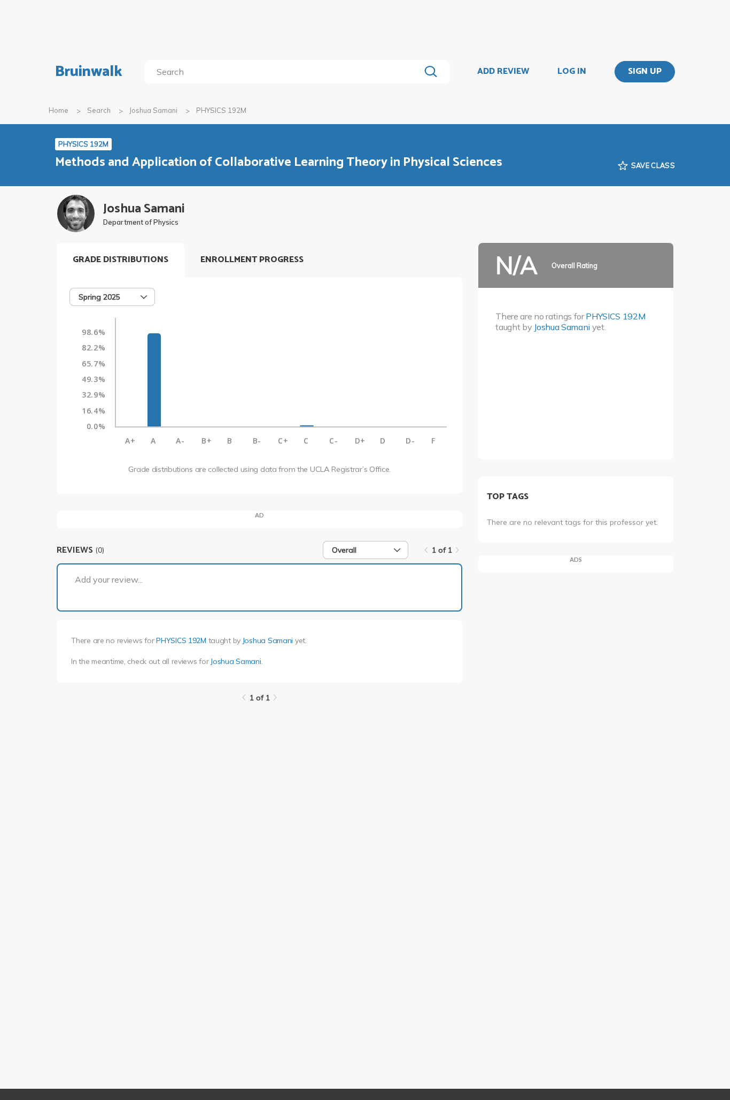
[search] (285, 71)
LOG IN (571, 72)
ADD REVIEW (503, 72)
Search (99, 110)
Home (58, 110)
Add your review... (109, 579)
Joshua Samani (153, 110)
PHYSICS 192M (181, 640)
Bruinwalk (88, 71)
